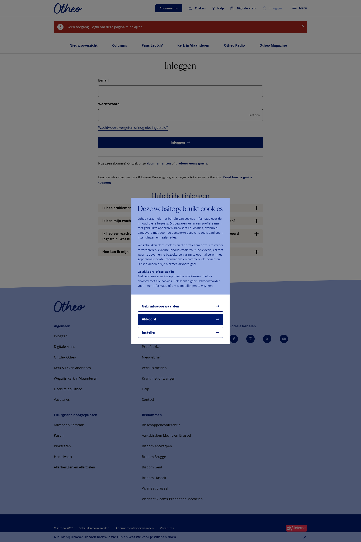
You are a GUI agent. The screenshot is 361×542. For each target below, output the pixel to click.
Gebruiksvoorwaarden (160, 306)
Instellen (149, 332)
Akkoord (149, 319)
